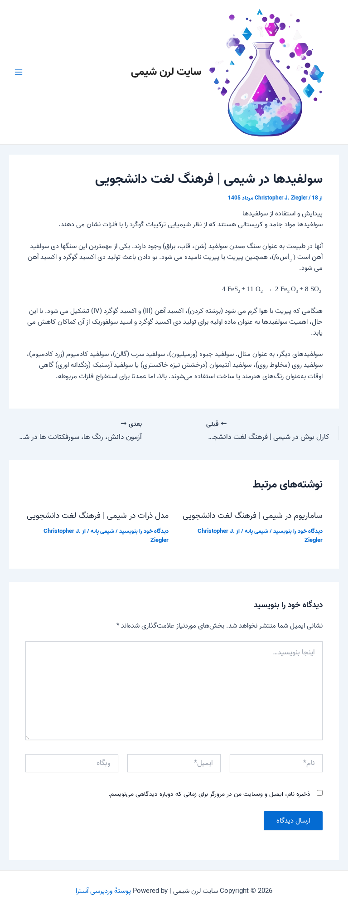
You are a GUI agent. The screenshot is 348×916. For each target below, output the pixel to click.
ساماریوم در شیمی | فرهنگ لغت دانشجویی (253, 515)
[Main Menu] (18, 72)
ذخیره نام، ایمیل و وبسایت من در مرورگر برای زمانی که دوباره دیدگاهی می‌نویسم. (209, 794)
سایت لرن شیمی (166, 72)
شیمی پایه (256, 531)
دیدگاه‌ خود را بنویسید (298, 531)
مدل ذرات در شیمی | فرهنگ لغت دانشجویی (98, 515)
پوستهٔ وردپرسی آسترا (103, 891)
